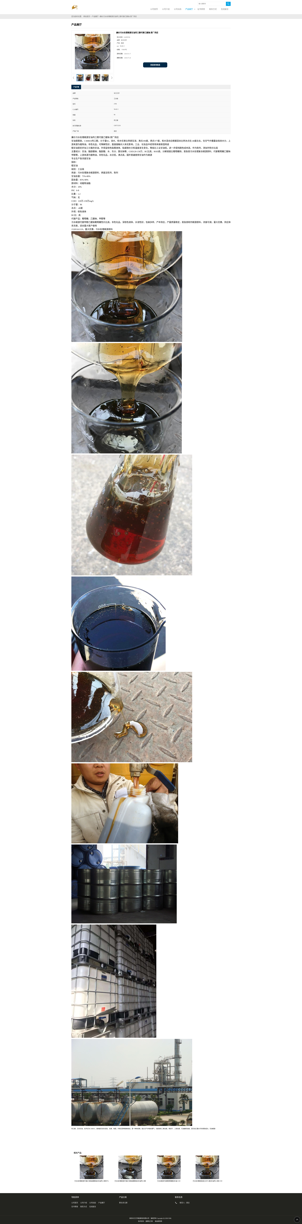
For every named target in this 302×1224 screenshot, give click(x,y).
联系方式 (83, 1206)
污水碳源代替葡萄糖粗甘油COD (168, 1181)
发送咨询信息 (155, 65)
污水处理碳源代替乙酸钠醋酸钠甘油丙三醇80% (91, 1181)
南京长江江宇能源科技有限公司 (139, 1218)
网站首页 (86, 16)
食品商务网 (158, 1221)
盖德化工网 (149, 1221)
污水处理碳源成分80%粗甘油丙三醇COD (207, 1181)
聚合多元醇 (123, 1203)
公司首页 (74, 1203)
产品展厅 (95, 16)
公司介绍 (83, 1203)
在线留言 (92, 1206)
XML (170, 1218)
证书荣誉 (74, 1206)
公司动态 (92, 1203)
